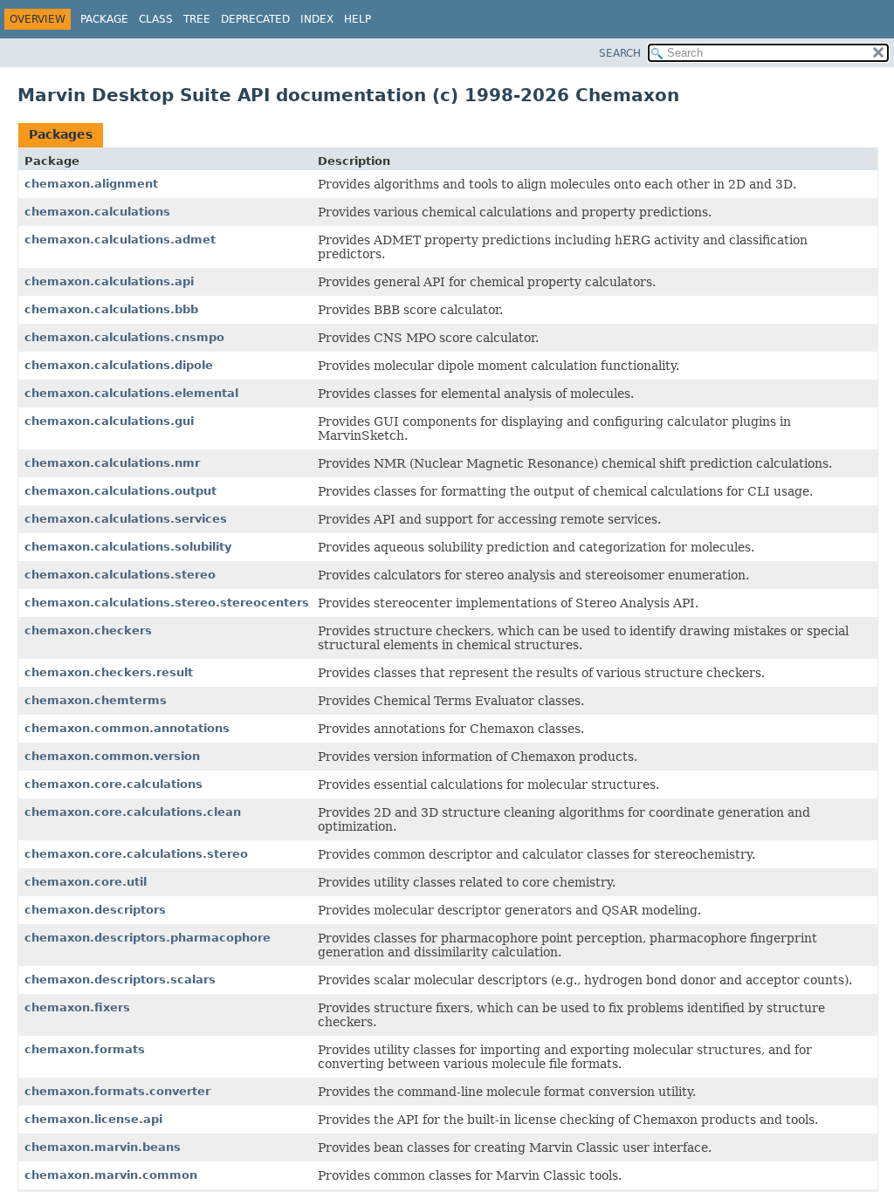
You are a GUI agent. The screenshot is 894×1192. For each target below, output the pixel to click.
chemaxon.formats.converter (117, 1091)
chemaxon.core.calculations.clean (132, 812)
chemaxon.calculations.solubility (127, 546)
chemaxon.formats (84, 1049)
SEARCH (620, 53)
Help (357, 19)
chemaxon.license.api (93, 1119)
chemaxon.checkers (88, 630)
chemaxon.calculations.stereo (120, 574)
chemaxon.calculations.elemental (131, 393)
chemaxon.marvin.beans (102, 1147)
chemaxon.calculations (97, 211)
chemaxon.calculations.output (120, 490)
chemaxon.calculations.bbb (111, 309)
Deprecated (255, 19)
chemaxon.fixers (77, 1007)
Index (317, 19)
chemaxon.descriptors (95, 909)
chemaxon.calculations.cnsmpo (124, 337)
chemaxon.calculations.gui (109, 421)
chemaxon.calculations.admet (120, 239)
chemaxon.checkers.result (108, 672)
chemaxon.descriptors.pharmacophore (147, 937)
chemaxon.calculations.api (109, 281)
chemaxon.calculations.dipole (118, 365)
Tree (196, 19)
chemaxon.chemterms (95, 700)
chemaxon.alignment (91, 183)
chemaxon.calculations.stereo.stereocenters (166, 602)
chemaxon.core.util (85, 881)
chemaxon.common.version (112, 756)
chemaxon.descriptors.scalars (120, 979)
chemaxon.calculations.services (125, 518)
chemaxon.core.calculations (113, 784)
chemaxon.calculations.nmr (112, 462)
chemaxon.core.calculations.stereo (136, 853)
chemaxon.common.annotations (127, 728)
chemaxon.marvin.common (110, 1175)
